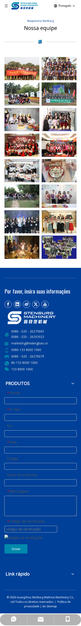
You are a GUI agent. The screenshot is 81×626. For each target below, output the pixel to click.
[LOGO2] (40, 317)
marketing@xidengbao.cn (29, 343)
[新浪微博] (26, 304)
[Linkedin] (17, 304)
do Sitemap (49, 606)
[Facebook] (8, 304)
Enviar (16, 549)
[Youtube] (45, 304)
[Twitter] (35, 304)
